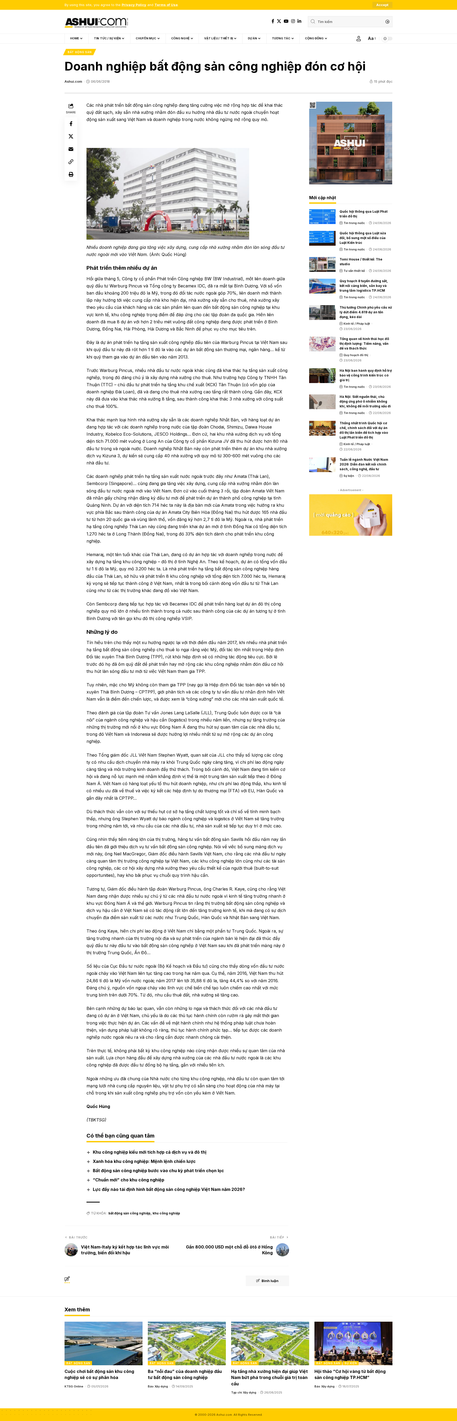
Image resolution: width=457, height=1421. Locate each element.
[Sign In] (358, 38)
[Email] (71, 149)
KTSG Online (74, 1386)
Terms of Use (166, 5)
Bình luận (270, 1281)
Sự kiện (349, 476)
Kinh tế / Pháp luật (357, 323)
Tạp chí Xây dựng (243, 1392)
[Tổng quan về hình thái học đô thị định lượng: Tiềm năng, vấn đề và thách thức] (322, 344)
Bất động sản (80, 52)
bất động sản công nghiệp (129, 1213)
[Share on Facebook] (71, 123)
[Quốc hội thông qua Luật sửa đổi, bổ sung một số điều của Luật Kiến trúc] (322, 238)
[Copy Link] (71, 161)
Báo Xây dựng (158, 1386)
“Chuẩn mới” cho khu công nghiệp (128, 1179)
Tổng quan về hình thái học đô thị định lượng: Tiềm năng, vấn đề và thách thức (364, 343)
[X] (279, 21)
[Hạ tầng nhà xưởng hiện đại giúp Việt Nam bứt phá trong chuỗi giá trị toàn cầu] (270, 1343)
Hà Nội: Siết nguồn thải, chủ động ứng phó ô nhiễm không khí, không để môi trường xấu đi (365, 401)
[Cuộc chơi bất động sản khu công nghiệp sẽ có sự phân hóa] (104, 1343)
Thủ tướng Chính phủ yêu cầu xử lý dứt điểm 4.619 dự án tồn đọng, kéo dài (366, 312)
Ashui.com (73, 81)
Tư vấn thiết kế (354, 271)
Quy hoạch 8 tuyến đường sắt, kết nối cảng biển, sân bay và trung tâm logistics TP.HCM (364, 285)
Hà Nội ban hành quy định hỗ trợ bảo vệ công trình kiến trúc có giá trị (366, 375)
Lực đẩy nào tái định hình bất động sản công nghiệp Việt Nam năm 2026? (169, 1189)
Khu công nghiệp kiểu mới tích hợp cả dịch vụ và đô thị (149, 1152)
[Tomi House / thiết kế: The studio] (322, 264)
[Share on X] (71, 136)
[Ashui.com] (96, 22)
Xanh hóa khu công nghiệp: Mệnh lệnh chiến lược (144, 1161)
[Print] (71, 174)
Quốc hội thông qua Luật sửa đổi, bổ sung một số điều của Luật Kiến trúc (363, 238)
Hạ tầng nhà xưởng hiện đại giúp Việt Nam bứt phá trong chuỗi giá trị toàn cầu (269, 1377)
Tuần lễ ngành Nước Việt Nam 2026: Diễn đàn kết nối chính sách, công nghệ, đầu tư (364, 464)
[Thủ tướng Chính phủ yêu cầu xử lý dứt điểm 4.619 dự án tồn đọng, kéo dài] (322, 312)
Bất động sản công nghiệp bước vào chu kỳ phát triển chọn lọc (158, 1170)
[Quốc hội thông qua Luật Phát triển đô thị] (322, 216)
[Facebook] (273, 21)
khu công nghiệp (166, 1213)
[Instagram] (293, 21)
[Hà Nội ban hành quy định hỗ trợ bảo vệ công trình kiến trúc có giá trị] (322, 375)
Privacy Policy (134, 5)
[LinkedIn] (299, 21)
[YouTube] (286, 21)
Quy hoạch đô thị (356, 355)
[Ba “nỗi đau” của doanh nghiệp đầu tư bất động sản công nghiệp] (187, 1343)
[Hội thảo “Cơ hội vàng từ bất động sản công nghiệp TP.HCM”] (353, 1343)
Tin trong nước (354, 223)
